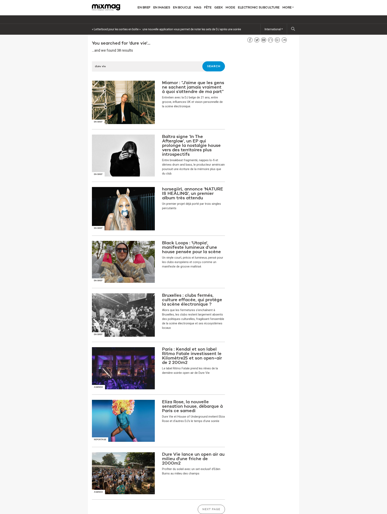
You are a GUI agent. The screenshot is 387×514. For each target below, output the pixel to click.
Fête (207, 7)
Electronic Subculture (259, 7)
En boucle (182, 7)
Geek (218, 7)
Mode (230, 7)
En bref (143, 7)
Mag (197, 7)
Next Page (211, 509)
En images (161, 7)
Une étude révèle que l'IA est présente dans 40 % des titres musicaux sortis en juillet (145, 29)
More (287, 7)
